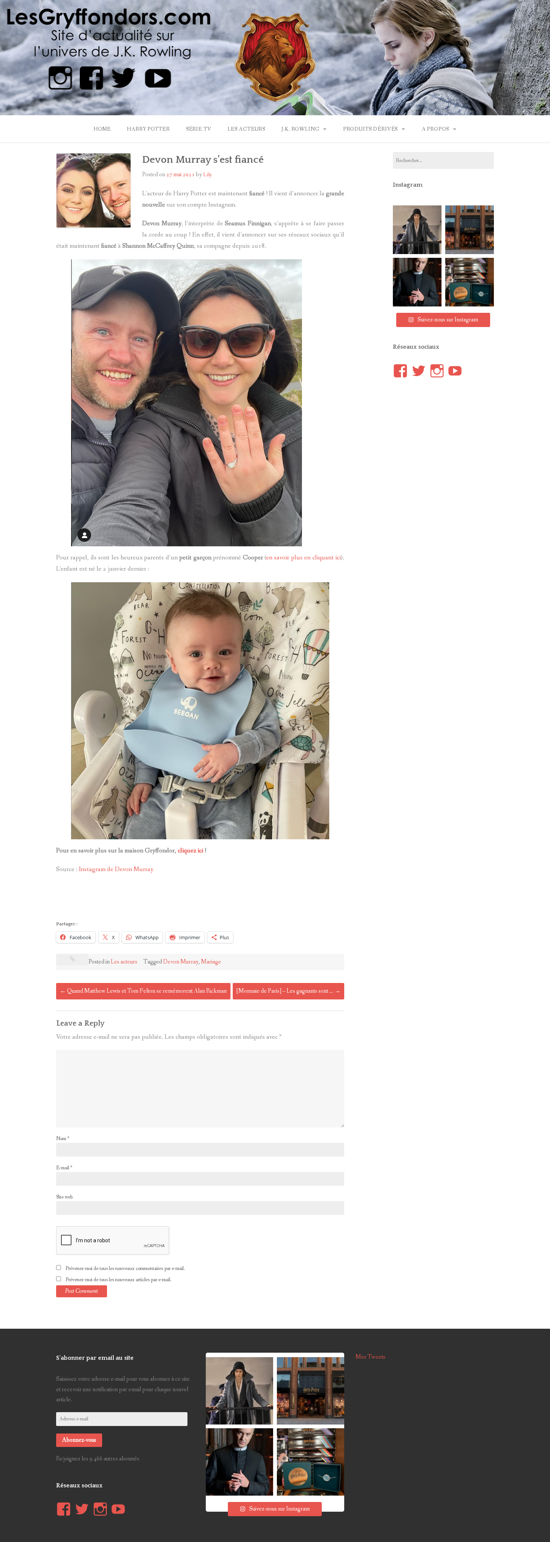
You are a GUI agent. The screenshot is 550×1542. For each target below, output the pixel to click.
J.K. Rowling (300, 129)
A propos (435, 129)
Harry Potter (148, 129)
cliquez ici (190, 850)
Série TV (198, 129)
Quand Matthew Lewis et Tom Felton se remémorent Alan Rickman (143, 991)
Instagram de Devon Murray (116, 869)
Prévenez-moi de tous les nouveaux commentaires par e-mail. (125, 1268)
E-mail (64, 1167)
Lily (207, 174)
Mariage (211, 962)
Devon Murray (180, 962)
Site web (64, 1197)
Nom (62, 1138)
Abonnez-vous (79, 1440)
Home (102, 129)
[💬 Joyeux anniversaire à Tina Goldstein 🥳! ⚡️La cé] (417, 229)
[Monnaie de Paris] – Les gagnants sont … (288, 991)
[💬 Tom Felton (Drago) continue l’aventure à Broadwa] (417, 282)
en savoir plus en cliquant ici (303, 557)
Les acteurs (246, 129)
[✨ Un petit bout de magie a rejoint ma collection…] (469, 282)
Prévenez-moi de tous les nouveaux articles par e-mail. (118, 1279)
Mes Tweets (370, 1357)
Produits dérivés (370, 129)
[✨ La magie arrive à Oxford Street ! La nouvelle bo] (469, 229)
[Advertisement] (192, 899)
